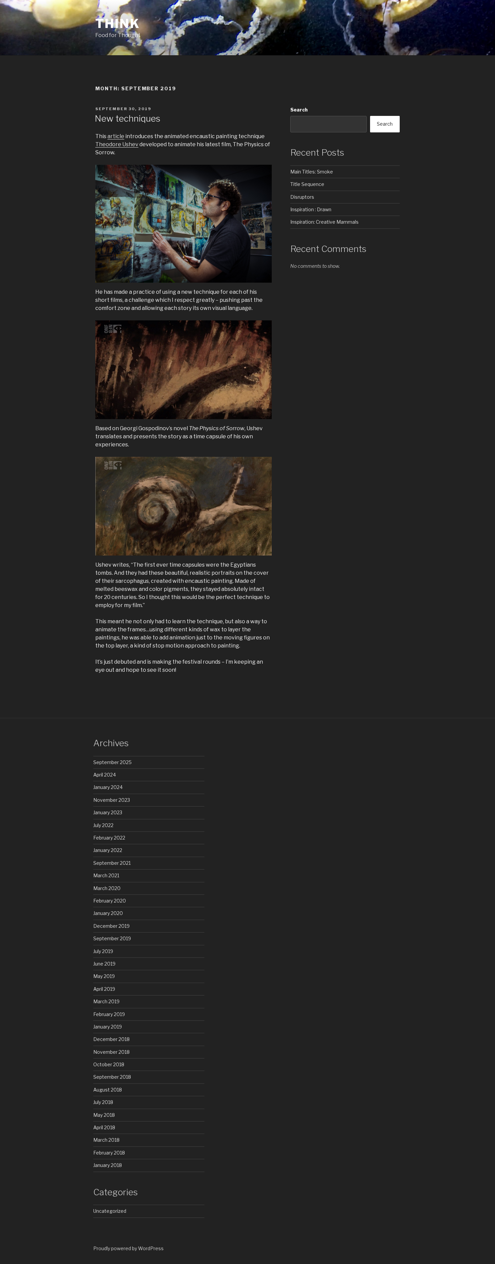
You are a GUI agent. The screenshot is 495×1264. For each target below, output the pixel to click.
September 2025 (112, 762)
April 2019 (104, 989)
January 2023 (107, 812)
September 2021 (112, 863)
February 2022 (109, 838)
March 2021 (106, 875)
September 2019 (112, 938)
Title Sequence (307, 184)
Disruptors (302, 197)
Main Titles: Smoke (311, 172)
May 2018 (104, 1115)
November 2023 (111, 800)
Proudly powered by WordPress (128, 1248)
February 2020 (109, 901)
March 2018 (106, 1140)
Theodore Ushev (116, 144)
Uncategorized (109, 1211)
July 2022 (103, 825)
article (115, 136)
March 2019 (106, 1001)
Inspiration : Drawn (310, 209)
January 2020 (108, 913)
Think (117, 23)
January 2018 (107, 1165)
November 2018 (111, 1052)
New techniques (127, 118)
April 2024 (104, 775)
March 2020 (107, 888)
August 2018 (107, 1090)
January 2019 (107, 1027)
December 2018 (111, 1039)
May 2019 (104, 976)
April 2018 (104, 1127)
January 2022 (107, 850)
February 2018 (109, 1153)
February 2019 (109, 1014)
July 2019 (103, 951)
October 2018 (108, 1064)
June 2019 (104, 964)
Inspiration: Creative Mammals (324, 222)
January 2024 (108, 787)
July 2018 (103, 1102)
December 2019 (111, 926)
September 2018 (112, 1077)
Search (299, 110)
